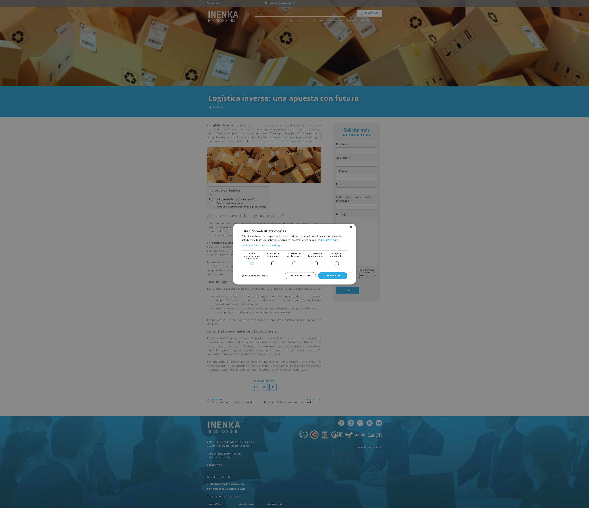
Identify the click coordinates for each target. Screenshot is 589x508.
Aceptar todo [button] (333, 275)
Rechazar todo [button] (300, 275)
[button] (294, 245)
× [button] (351, 227)
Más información (329, 239)
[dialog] (294, 254)
